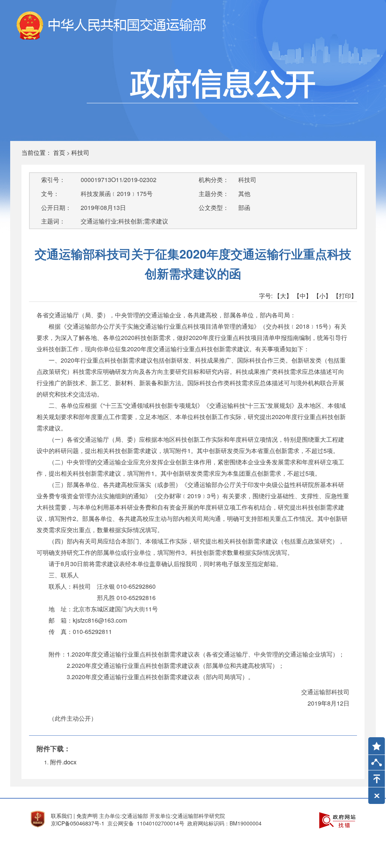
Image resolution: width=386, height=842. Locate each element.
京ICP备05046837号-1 (77, 823)
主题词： (53, 221)
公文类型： (214, 207)
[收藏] (374, 742)
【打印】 (345, 295)
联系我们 (61, 815)
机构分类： (214, 179)
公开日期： (56, 207)
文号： (50, 193)
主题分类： (214, 193)
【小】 (322, 295)
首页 (59, 152)
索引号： (53, 179)
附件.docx (63, 762)
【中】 (303, 295)
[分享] (376, 764)
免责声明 (87, 815)
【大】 (283, 295)
